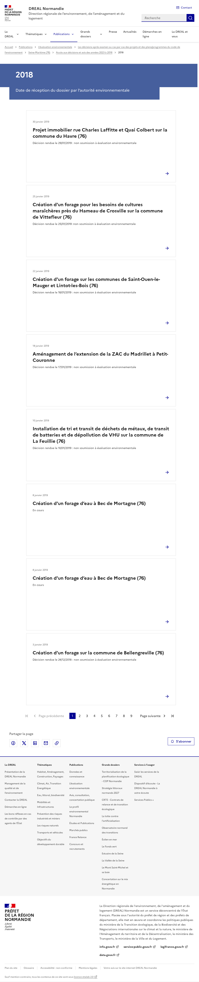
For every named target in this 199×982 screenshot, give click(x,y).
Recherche (190, 18)
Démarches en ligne (152, 34)
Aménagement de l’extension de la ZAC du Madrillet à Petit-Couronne (100, 357)
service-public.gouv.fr (138, 947)
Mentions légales (88, 968)
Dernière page (172, 716)
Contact (186, 8)
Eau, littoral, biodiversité (50, 795)
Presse (113, 32)
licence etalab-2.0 (83, 977)
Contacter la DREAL (16, 800)
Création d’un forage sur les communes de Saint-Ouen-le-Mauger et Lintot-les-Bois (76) (96, 282)
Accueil (9, 47)
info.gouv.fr (107, 947)
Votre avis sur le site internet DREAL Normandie (130, 968)
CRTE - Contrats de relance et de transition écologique (115, 804)
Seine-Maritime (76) (39, 52)
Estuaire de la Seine (112, 853)
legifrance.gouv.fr (172, 947)
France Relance (77, 837)
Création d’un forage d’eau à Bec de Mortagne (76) (89, 503)
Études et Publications (81, 823)
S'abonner (183, 741)
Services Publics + (144, 800)
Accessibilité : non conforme (56, 968)
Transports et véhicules (50, 832)
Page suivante (150, 716)
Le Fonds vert (109, 846)
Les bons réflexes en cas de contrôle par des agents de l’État (18, 818)
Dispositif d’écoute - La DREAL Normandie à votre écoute (147, 788)
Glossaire (29, 968)
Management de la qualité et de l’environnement (15, 788)
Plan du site (11, 968)
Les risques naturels (47, 825)
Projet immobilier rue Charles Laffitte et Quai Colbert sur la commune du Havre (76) (100, 133)
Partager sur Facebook (13, 743)
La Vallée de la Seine (113, 860)
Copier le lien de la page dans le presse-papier (57, 743)
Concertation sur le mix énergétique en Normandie (115, 884)
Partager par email (46, 743)
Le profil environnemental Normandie (78, 811)
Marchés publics (78, 830)
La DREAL (9, 34)
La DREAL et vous (180, 34)
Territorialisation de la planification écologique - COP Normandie (115, 776)
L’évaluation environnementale (55, 47)
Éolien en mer (109, 839)
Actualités (129, 32)
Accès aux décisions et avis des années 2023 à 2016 (84, 52)
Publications (61, 34)
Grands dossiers (85, 34)
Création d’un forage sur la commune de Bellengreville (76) (98, 652)
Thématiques (34, 34)
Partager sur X (24, 743)
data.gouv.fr (108, 955)
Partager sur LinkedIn (35, 743)
